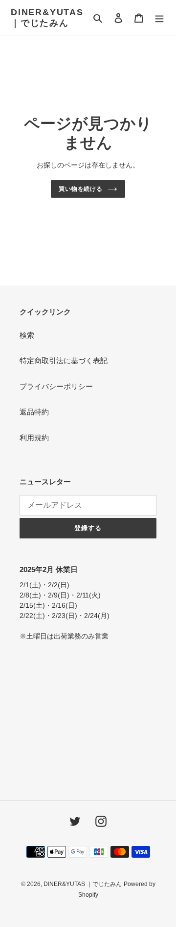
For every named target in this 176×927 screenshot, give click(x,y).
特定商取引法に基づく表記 (64, 360)
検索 (27, 335)
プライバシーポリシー (56, 386)
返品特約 (34, 412)
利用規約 (34, 437)
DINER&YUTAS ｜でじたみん (47, 17)
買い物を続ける (81, 188)
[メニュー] (159, 17)
